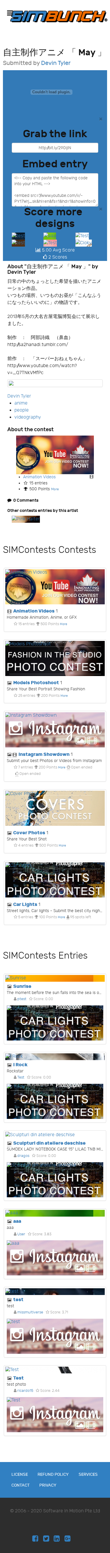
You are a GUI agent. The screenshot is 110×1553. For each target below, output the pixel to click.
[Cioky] (83, 243)
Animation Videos (39, 477)
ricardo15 (25, 1390)
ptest (21, 999)
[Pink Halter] (26, 519)
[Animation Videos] (55, 455)
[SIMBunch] (59, 16)
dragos (23, 1155)
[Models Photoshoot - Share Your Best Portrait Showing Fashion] (55, 658)
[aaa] (49, 236)
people (21, 410)
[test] (18, 236)
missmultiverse (30, 1312)
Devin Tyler (56, 63)
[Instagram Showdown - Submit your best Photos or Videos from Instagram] (55, 729)
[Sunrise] (55, 978)
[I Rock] (55, 1056)
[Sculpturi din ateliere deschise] (55, 1135)
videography (27, 417)
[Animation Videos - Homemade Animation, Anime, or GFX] (55, 586)
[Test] (82, 236)
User (21, 1234)
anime (21, 403)
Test (20, 1077)
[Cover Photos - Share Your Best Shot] (55, 808)
